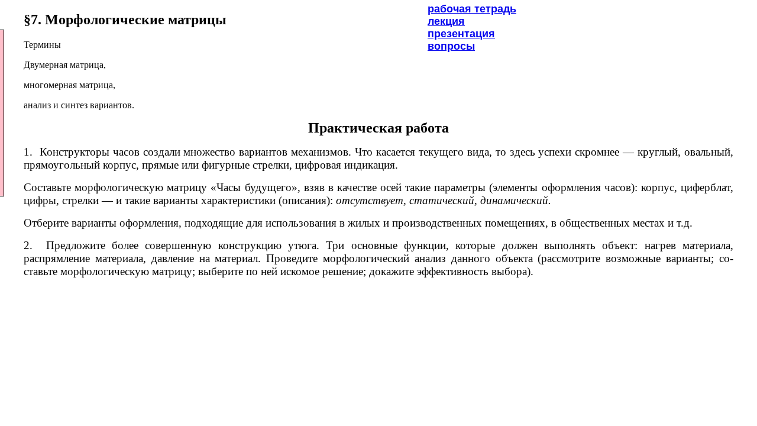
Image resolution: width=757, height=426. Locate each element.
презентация (461, 34)
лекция (446, 21)
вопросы (451, 46)
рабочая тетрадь (472, 9)
